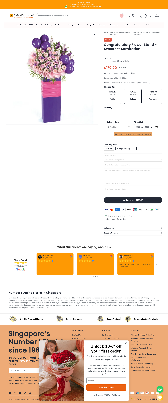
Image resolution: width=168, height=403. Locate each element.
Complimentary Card (126, 148)
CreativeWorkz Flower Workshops (139, 358)
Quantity (108, 108)
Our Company (107, 335)
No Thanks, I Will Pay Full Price (106, 395)
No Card (109, 148)
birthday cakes (148, 298)
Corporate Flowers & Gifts (141, 344)
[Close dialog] (126, 343)
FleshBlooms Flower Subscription (144, 354)
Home (106, 32)
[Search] (121, 15)
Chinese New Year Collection (142, 335)
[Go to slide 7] (93, 276)
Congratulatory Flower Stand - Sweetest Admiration (147, 33)
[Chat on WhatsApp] (160, 389)
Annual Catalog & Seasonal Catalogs (142, 339)
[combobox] (80, 15)
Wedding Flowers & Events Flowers (141, 349)
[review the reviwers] (71, 257)
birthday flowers (133, 298)
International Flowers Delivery (143, 370)
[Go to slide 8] (95, 276)
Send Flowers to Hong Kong (142, 363)
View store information (116, 219)
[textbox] (111, 155)
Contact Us (76, 335)
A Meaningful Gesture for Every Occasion (120, 33)
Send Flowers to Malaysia (141, 367)
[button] (60, 25)
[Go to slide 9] (97, 276)
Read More (123, 272)
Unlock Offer (106, 387)
